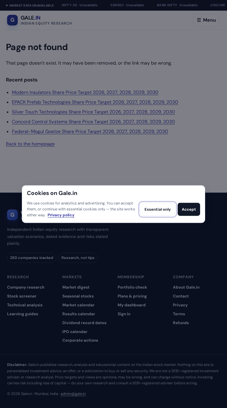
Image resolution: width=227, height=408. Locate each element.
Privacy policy (61, 215)
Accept (189, 209)
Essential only (158, 209)
